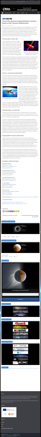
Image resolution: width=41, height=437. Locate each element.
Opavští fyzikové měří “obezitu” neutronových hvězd (13, 202)
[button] (15, 13)
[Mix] (15, 211)
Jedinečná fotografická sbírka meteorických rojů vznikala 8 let (30, 216)
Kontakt (22, 12)
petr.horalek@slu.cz (8, 192)
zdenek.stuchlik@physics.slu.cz (10, 180)
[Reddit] (7, 211)
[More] (18, 211)
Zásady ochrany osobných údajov (7, 428)
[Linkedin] (9, 211)
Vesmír (11, 18)
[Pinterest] (11, 211)
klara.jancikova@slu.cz (9, 185)
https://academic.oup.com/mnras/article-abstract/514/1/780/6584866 (25, 197)
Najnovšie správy (8, 12)
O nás (18, 12)
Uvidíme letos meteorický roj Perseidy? (10, 215)
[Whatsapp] (17, 211)
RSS (26, 12)
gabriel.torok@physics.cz (9, 173)
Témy (14, 12)
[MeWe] (13, 211)
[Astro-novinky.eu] (20, 7)
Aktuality (4, 18)
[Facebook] (3, 211)
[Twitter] (5, 211)
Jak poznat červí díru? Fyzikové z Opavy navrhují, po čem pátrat (15, 203)
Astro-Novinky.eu (11, 25)
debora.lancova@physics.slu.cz (10, 166)
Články (7, 18)
